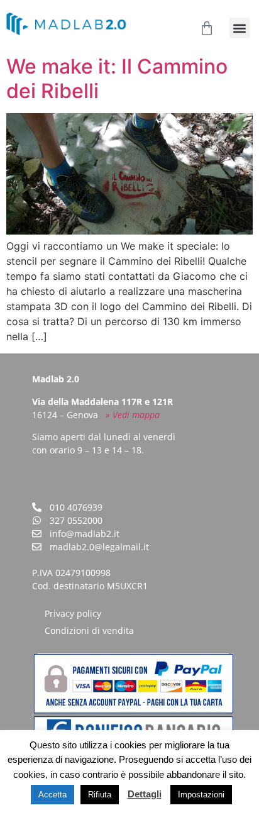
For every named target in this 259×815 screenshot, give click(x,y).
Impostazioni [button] (201, 794)
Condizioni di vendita (89, 630)
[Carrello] (206, 28)
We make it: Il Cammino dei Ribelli (117, 78)
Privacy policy (73, 613)
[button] (239, 28)
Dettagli (145, 794)
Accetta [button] (52, 794)
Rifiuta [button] (99, 794)
